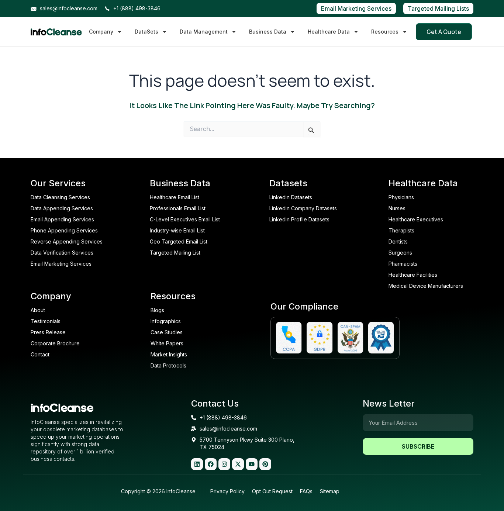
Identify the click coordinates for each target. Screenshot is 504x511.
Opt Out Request (272, 491)
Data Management (204, 31)
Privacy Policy (227, 491)
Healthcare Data (329, 31)
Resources (384, 31)
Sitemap (329, 491)
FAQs (306, 491)
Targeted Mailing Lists (438, 8)
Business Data (267, 31)
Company (101, 31)
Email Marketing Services (356, 8)
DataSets (146, 31)
